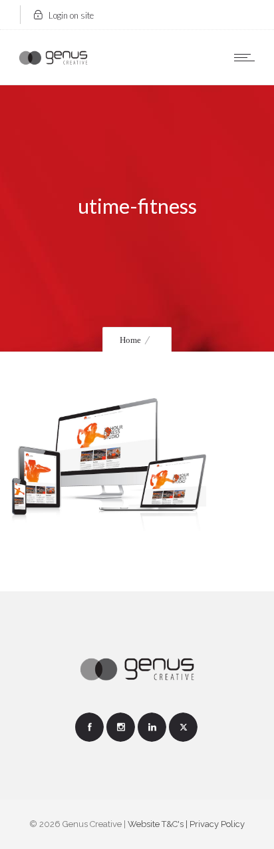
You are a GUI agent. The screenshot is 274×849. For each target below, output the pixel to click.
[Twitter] (183, 727)
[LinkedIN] (151, 727)
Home (130, 340)
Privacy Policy (217, 824)
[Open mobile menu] (247, 57)
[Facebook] (89, 727)
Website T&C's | (159, 824)
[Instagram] (120, 727)
